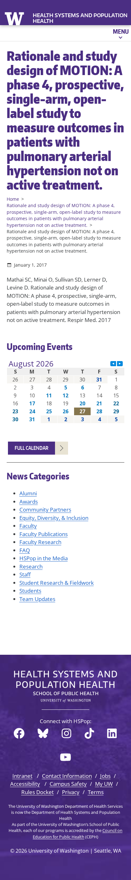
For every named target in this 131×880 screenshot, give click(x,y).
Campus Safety (68, 783)
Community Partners (45, 509)
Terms (96, 792)
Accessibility (25, 783)
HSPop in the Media (43, 558)
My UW (104, 783)
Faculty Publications (43, 534)
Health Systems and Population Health (80, 18)
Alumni (28, 493)
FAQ (24, 550)
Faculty (28, 525)
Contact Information (67, 775)
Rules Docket (37, 792)
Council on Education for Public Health (77, 833)
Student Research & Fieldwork (56, 582)
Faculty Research (40, 542)
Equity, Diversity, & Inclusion (53, 517)
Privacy (70, 792)
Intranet (22, 775)
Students (30, 590)
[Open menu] (120, 33)
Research (31, 566)
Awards (28, 501)
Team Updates (37, 599)
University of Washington (15, 18)
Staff (25, 574)
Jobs (105, 775)
